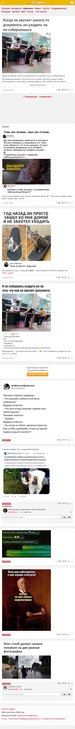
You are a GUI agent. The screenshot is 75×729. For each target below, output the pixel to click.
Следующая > (45, 97)
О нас (4, 719)
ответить (27, 512)
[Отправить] (69, 517)
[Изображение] (64, 517)
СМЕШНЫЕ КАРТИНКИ (37, 374)
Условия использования (53, 719)
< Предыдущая (30, 97)
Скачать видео (8, 709)
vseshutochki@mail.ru (27, 715)
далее (21, 198)
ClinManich (13, 512)
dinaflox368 (13, 689)
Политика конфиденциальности (24, 719)
